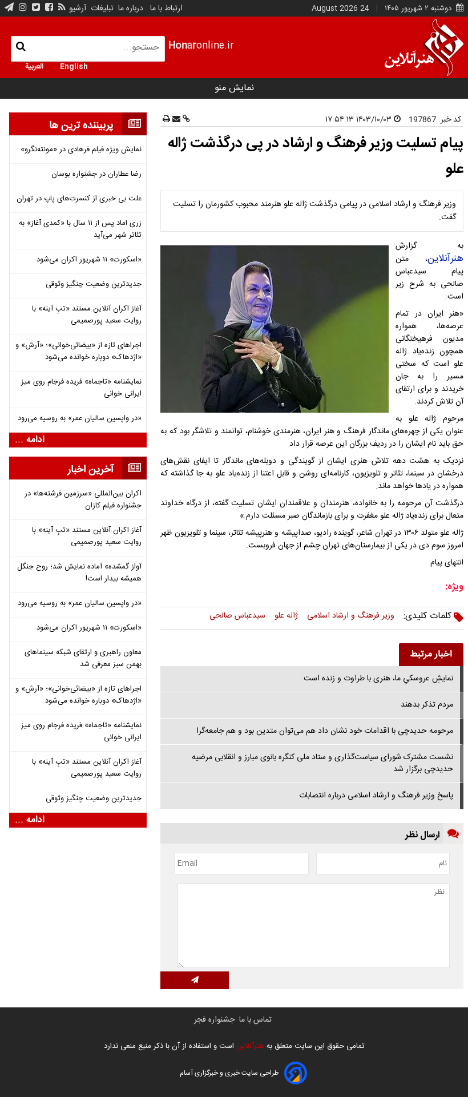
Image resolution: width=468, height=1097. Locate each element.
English (74, 66)
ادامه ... (30, 440)
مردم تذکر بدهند (427, 705)
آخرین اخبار (91, 469)
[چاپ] (166, 120)
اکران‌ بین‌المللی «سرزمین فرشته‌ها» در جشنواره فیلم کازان (83, 500)
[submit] (194, 980)
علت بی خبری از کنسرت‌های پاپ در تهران (79, 199)
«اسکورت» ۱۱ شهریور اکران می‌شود (89, 260)
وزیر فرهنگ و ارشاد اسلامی (350, 616)
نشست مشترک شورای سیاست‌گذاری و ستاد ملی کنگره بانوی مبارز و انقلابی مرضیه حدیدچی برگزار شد (322, 763)
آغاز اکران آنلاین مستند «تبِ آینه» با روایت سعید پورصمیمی (87, 315)
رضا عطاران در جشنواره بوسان (96, 174)
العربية (34, 66)
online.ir (201, 46)
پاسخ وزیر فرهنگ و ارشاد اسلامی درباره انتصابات (376, 795)
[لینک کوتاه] (185, 120)
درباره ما (131, 8)
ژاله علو (286, 616)
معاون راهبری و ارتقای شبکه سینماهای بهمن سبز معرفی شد (83, 659)
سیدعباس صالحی (237, 616)
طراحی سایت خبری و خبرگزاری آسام (229, 1073)
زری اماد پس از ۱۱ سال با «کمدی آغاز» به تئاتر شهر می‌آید (80, 229)
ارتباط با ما (166, 8)
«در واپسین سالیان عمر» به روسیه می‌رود (80, 419)
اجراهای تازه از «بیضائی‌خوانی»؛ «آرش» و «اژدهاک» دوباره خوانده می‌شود (78, 352)
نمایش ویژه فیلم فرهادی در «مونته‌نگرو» (81, 150)
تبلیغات (101, 8)
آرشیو (77, 8)
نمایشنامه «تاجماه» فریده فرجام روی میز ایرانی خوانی (81, 388)
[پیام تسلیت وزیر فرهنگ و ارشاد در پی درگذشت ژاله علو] (276, 329)
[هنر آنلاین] (424, 47)
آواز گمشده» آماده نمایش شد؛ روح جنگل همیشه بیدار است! (79, 573)
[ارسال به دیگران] (175, 120)
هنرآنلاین (445, 259)
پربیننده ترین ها (81, 125)
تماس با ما (255, 1020)
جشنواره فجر (214, 1020)
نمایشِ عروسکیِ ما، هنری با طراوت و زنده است (378, 678)
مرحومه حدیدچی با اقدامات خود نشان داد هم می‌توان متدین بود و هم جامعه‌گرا (324, 731)
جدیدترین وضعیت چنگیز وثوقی (94, 285)
